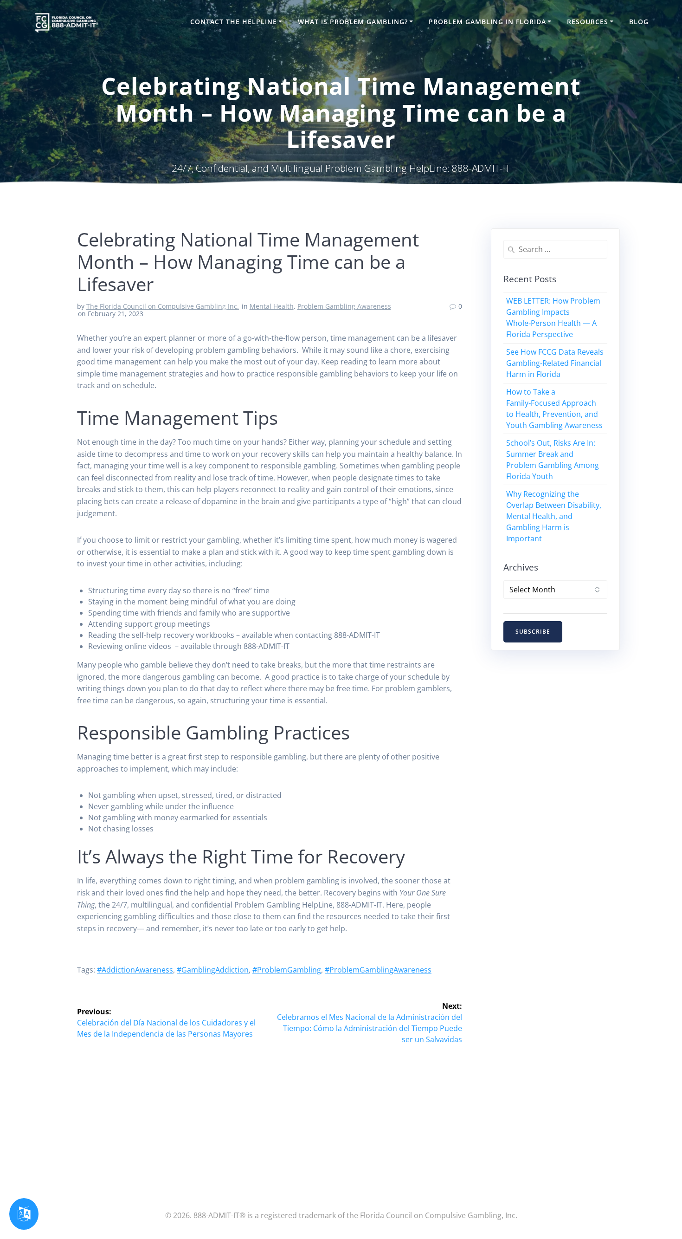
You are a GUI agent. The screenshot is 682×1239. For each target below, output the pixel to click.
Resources (587, 21)
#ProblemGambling (286, 970)
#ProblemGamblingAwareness (378, 970)
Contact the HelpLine (233, 21)
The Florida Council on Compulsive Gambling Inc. (162, 306)
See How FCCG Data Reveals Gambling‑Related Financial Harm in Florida (555, 363)
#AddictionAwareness (135, 970)
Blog (639, 21)
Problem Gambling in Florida (487, 21)
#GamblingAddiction (213, 970)
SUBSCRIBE (532, 632)
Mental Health (272, 306)
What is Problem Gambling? (353, 21)
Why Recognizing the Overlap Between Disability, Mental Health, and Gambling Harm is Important (553, 516)
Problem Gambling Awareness (344, 306)
